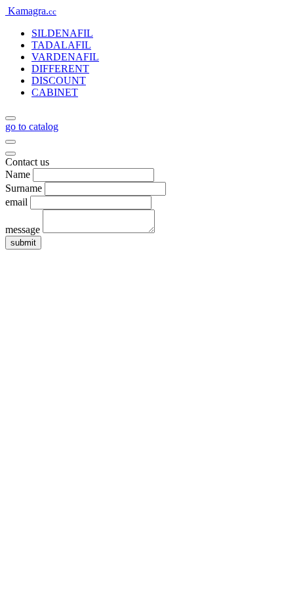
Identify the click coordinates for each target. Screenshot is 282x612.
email (16, 202)
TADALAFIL (61, 45)
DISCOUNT (58, 80)
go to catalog (31, 126)
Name (17, 174)
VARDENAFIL (65, 56)
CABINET (54, 92)
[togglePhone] (10, 142)
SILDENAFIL (62, 33)
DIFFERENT (60, 68)
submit (23, 243)
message (22, 229)
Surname (23, 188)
